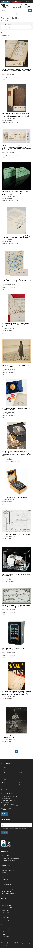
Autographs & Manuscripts (8, 860)
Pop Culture (5, 877)
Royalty (4, 886)
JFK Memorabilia (6, 865)
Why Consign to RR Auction (9, 907)
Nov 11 (4, 777)
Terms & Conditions (7, 915)
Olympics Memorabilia (7, 874)
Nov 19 (4, 779)
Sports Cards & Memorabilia (9, 893)
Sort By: (3, 32)
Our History (5, 903)
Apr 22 (20, 784)
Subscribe (4, 832)
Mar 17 (20, 777)
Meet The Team (6, 910)
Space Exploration (6, 891)
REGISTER (5, 1)
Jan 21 (20, 770)
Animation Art (5, 855)
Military (4, 872)
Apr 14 (20, 782)
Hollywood (4, 863)
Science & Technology (7, 889)
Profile (3, 934)
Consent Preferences (6, 945)
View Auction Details (6, 20)
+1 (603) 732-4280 (12, 796)
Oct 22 (3, 775)
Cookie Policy (5, 917)
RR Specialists (5, 912)
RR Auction (13, 942)
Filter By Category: (6, 24)
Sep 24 (4, 770)
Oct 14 (3, 772)
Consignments (5, 936)
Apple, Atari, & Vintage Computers (10, 858)
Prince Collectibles (6, 882)
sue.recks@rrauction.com (9, 800)
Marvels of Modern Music (8, 870)
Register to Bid (5, 929)
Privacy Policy (5, 920)
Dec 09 (4, 782)
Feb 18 (20, 775)
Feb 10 (20, 772)
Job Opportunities (6, 905)
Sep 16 (4, 767)
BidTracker (4, 931)
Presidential (5, 879)
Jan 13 (20, 767)
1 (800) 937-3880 (9, 793)
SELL (16, 1)
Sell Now (4, 813)
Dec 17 (4, 784)
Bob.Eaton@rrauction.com (9, 809)
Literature (4, 867)
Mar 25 (20, 779)
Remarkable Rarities (7, 884)
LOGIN (27, 1)
